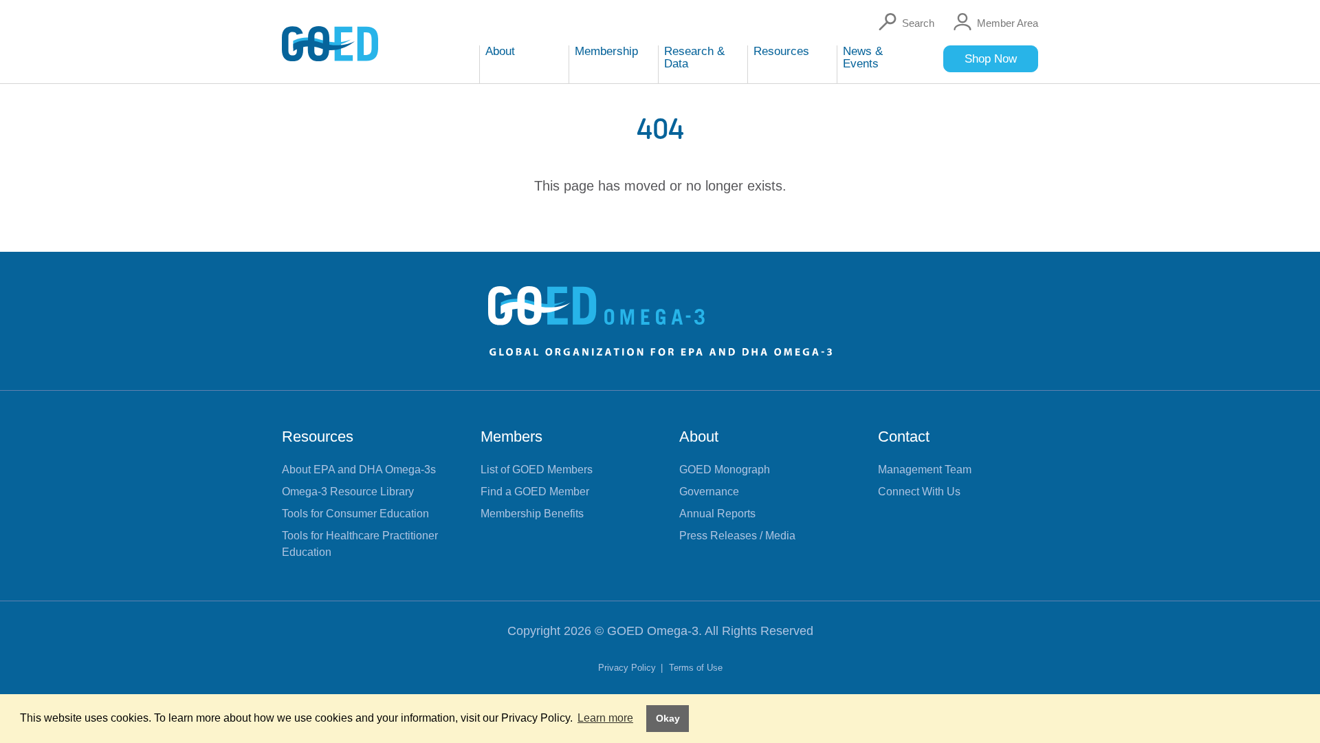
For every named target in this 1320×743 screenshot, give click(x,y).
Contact (904, 436)
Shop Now (991, 58)
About (698, 436)
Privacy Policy (628, 668)
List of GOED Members (537, 469)
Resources (317, 436)
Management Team (924, 469)
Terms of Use (696, 668)
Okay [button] (668, 718)
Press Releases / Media (737, 535)
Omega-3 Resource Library (348, 491)
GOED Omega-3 (652, 631)
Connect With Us (919, 491)
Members (511, 436)
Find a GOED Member (535, 491)
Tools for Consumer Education (355, 513)
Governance (709, 491)
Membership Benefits (532, 513)
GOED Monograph (724, 469)
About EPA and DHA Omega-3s (359, 469)
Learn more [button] (605, 718)
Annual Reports (717, 513)
